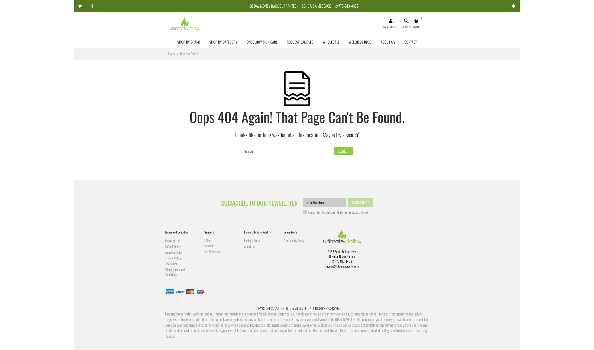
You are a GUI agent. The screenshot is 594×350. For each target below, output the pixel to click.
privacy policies (358, 212)
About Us (249, 246)
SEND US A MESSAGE (316, 6)
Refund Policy (173, 246)
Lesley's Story (252, 240)
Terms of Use (172, 240)
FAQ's (207, 240)
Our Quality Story (294, 240)
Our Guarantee (212, 251)
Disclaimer (171, 263)
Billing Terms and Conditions (175, 272)
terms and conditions (330, 212)
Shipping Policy (173, 252)
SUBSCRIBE (360, 202)
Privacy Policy (173, 257)
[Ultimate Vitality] (185, 23)
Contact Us (210, 245)
